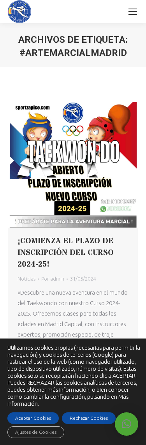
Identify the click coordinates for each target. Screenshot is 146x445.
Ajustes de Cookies (35, 432)
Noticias (26, 278)
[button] (126, 424)
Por (52, 278)
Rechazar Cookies (89, 418)
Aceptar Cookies (33, 418)
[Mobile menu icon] (132, 11)
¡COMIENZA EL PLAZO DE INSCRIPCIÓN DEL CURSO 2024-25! (66, 253)
